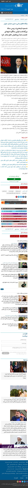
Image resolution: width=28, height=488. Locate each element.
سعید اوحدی (4, 191)
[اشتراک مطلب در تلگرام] (19, 197)
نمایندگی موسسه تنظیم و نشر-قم (11, 471)
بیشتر (2, 289)
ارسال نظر (6, 353)
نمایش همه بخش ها (8, 13)
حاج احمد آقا (25, 464)
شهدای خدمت (11, 191)
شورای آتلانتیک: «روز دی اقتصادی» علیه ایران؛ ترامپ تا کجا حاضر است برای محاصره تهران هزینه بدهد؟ (10, 309)
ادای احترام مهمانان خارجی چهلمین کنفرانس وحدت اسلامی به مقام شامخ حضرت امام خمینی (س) (9, 276)
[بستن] (1, 444)
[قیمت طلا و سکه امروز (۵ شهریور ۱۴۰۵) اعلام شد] (22, 257)
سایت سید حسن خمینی (10, 469)
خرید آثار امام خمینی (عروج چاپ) (22, 471)
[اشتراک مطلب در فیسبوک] (23, 197)
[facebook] (27, 482)
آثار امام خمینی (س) (11, 466)
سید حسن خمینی (25, 466)
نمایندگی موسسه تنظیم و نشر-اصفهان (22, 473)
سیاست (22, 15)
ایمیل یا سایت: (24, 343)
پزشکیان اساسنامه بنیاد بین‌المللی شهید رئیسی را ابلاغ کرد (14, 164)
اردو (10, 1)
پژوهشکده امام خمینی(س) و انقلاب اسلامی (8, 473)
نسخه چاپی (17, 19)
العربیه (7, 1)
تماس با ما (16, 478)
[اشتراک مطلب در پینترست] (16, 197)
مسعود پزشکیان (18, 191)
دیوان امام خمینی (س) (8, 462)
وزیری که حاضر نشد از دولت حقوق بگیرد (10, 282)
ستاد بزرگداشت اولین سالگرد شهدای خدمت (13, 193)
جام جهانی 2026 (24, 187)
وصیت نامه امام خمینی (13, 464)
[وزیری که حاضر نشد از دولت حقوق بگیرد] (22, 285)
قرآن (16, 466)
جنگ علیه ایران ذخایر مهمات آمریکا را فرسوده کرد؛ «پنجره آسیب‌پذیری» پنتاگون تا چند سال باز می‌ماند (9, 318)
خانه (26, 15)
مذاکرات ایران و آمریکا (15, 187)
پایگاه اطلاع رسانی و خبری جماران (11, 484)
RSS (27, 478)
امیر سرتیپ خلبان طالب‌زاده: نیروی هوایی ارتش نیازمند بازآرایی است (10, 324)
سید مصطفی (20, 464)
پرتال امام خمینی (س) (18, 469)
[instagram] (18, 482)
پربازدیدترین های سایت (22, 241)
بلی (13, 179)
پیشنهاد (25, 360)
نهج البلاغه (19, 466)
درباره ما (21, 478)
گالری (8, 464)
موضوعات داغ (24, 184)
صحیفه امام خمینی (22, 462)
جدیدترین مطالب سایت (22, 293)
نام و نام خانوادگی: (23, 339)
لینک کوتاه (21, 200)
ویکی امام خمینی (25, 475)
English (3, 1)
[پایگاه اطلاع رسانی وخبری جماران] (14, 5)
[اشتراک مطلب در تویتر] (21, 197)
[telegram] (22, 482)
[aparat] (20, 482)
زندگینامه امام (15, 462)
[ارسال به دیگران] (25, 197)
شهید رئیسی (24, 193)
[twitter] (25, 482)
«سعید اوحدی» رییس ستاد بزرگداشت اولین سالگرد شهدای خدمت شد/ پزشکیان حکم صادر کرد (14, 31)
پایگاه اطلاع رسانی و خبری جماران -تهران (15, 23)
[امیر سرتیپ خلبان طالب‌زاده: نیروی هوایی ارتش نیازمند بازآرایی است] (22, 326)
